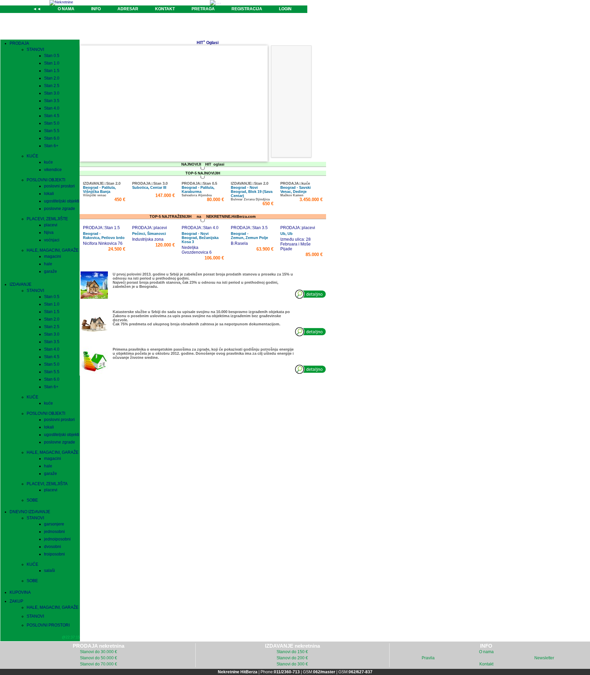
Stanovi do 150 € (292, 651)
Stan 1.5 (51, 70)
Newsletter (544, 658)
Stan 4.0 (51, 108)
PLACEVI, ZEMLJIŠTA (47, 483)
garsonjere (54, 524)
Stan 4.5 (51, 115)
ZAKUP (16, 601)
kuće (48, 162)
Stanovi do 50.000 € (98, 658)
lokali (49, 193)
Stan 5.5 (51, 130)
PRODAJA (19, 43)
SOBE (32, 500)
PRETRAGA (203, 8)
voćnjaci (51, 240)
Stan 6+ (51, 145)
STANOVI (35, 49)
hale (48, 264)
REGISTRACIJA (246, 8)
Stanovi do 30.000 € (98, 651)
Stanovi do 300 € (292, 664)
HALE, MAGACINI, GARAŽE (53, 250)
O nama (486, 651)
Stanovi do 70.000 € (98, 664)
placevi (50, 225)
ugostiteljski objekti (61, 201)
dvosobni (52, 546)
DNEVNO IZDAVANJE (30, 511)
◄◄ (37, 8)
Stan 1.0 (51, 63)
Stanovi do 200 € (292, 658)
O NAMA (66, 8)
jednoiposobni (57, 539)
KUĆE (32, 156)
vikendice (53, 169)
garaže (50, 271)
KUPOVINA (20, 592)
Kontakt (486, 664)
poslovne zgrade (59, 208)
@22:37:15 (71, 637)
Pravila (428, 658)
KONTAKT (165, 8)
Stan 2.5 (51, 85)
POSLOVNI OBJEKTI (46, 180)
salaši (49, 570)
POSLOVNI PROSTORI (48, 625)
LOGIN (285, 8)
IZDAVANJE (20, 284)
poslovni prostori (59, 186)
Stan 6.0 (51, 138)
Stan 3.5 (51, 100)
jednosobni (54, 531)
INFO (96, 8)
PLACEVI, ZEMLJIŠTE (47, 218)
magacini (52, 256)
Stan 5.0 (51, 123)
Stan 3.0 (51, 93)
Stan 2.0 (51, 78)
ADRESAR (127, 8)
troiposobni (54, 554)
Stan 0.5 (51, 55)
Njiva (49, 232)
